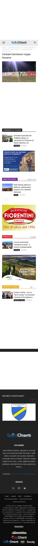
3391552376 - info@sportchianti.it (23, 474)
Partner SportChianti (19, 502)
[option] (19, 413)
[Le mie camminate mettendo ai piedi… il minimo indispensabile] (7, 245)
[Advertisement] (19, 20)
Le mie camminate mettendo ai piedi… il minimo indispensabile (22, 244)
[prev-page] (3, 199)
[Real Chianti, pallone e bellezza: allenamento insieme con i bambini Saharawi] (7, 187)
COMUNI (13, 496)
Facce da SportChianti (10, 499)
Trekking (16, 145)
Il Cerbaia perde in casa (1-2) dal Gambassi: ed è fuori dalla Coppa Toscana (19, 48)
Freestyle (33, 237)
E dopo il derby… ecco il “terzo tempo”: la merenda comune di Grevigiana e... (24, 294)
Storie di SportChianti (25, 499)
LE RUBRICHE (27, 496)
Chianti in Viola (31, 179)
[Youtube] (25, 488)
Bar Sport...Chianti (19, 300)
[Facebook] (13, 488)
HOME (7, 496)
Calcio (16, 195)
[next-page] (6, 199)
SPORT (20, 496)
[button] (3, 42)
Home (4, 48)
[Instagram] (19, 488)
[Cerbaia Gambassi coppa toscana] (19, 81)
